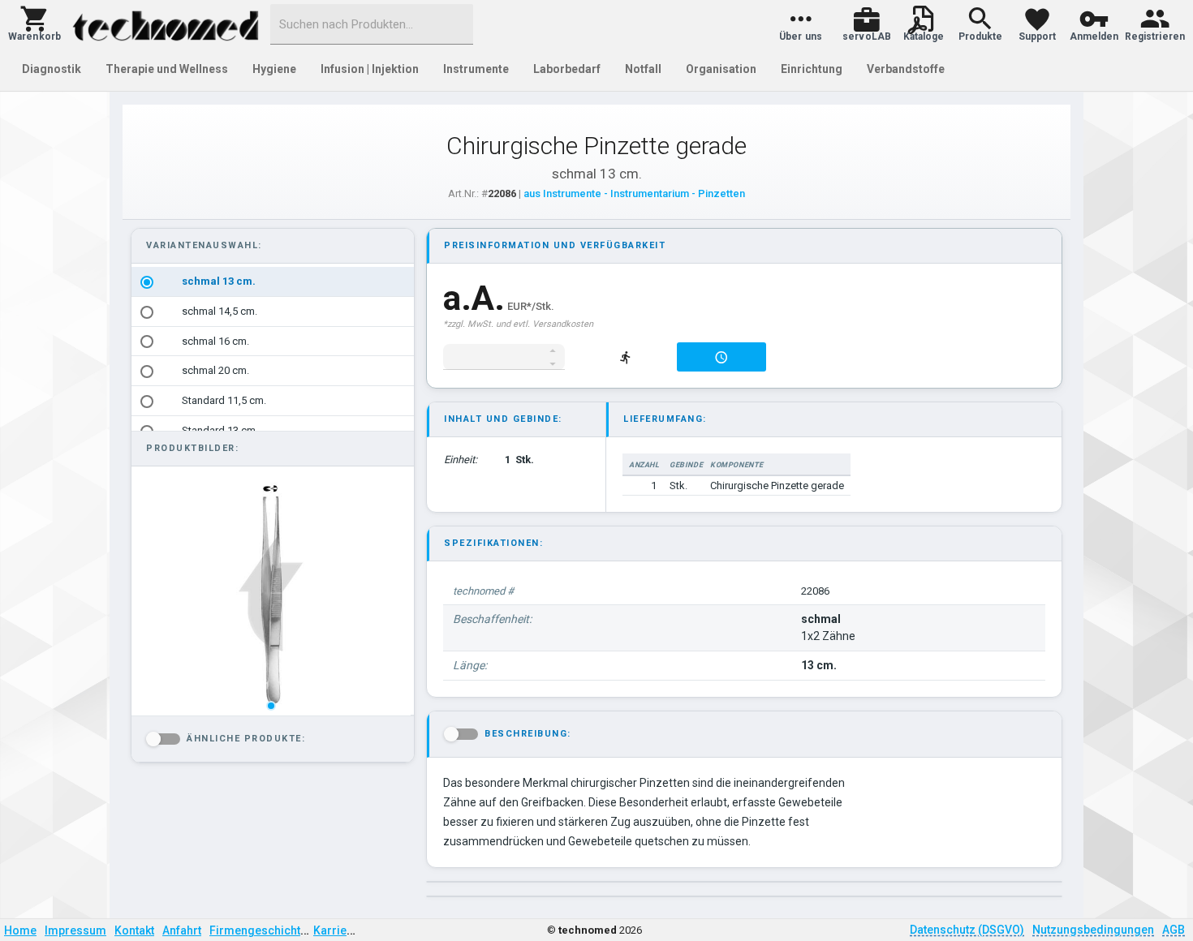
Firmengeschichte (258, 930)
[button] (34, 24)
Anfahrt (181, 930)
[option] (272, 282)
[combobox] (371, 24)
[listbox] (271, 592)
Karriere (335, 930)
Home (20, 930)
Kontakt (134, 930)
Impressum (75, 930)
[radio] (146, 282)
